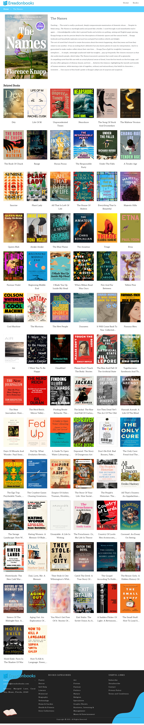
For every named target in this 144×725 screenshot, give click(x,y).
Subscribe (113, 680)
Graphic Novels (80, 704)
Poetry (41, 680)
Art (75, 680)
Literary (42, 690)
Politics (77, 690)
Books (136, 2)
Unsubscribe (114, 683)
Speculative (78, 700)
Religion (77, 697)
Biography (43, 697)
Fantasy (77, 687)
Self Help (42, 687)
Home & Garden (45, 704)
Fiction (76, 683)
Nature (76, 693)
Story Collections (46, 711)
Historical (43, 693)
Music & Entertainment (84, 714)
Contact (112, 687)
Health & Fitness (46, 707)
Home (126, 2)
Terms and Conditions (119, 693)
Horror (41, 683)
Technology (43, 700)
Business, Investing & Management (83, 709)
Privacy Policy (115, 690)
